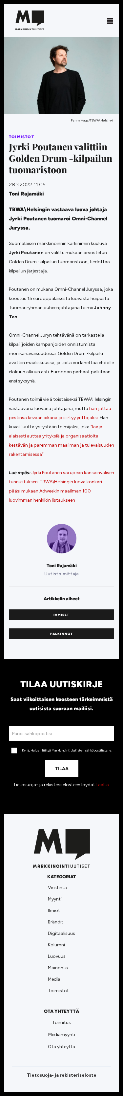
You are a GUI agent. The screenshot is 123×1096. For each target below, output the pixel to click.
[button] (110, 20)
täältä (102, 785)
